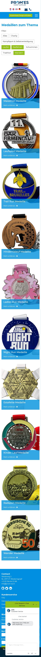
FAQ (3, 598)
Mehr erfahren (9, 105)
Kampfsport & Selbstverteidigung (18, 41)
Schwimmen (32, 47)
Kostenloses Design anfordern (20, 15)
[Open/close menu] (36, 15)
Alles (5, 36)
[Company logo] (20, 3)
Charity (14, 36)
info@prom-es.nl (8, 584)
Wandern (19, 53)
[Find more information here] (22, 628)
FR (16, 9)
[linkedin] (10, 588)
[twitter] (6, 588)
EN (14, 9)
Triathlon (7, 53)
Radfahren (17, 47)
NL (11, 9)
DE (19, 9)
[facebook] (2, 588)
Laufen (6, 47)
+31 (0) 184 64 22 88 (9, 581)
